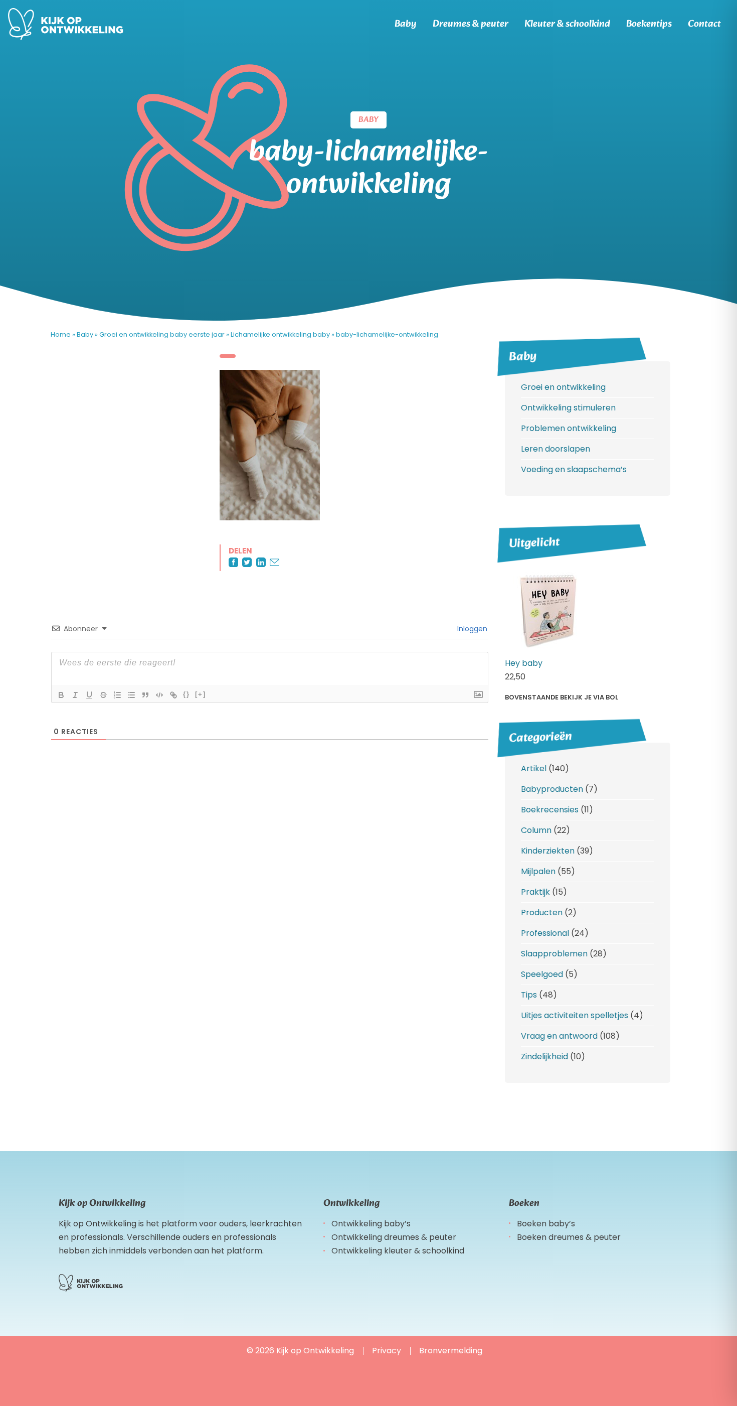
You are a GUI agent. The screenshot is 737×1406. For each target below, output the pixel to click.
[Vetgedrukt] (61, 695)
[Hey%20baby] (547, 649)
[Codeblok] (159, 695)
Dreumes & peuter (470, 24)
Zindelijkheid (544, 1056)
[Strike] (103, 695)
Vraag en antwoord (559, 1036)
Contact (704, 24)
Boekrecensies (550, 809)
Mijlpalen (538, 871)
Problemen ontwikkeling (568, 428)
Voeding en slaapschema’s (574, 469)
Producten (542, 912)
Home (61, 334)
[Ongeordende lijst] (131, 695)
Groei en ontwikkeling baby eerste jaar (162, 334)
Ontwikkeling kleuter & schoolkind (397, 1250)
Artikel (533, 768)
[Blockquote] (145, 695)
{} (186, 694)
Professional (545, 933)
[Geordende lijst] (117, 695)
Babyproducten (552, 789)
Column (536, 830)
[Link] (173, 695)
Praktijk (535, 892)
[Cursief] (75, 695)
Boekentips (649, 24)
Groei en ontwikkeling (563, 387)
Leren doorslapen (555, 449)
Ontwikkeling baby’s (371, 1223)
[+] (200, 694)
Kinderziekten (548, 851)
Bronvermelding (450, 1350)
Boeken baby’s (546, 1223)
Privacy (386, 1350)
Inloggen (471, 629)
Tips (529, 995)
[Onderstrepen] (89, 695)
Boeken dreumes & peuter (569, 1237)
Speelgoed (542, 974)
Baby (406, 24)
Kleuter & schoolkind (567, 24)
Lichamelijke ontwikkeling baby (280, 334)
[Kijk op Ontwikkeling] (65, 24)
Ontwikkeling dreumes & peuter (393, 1237)
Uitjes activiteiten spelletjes (574, 1015)
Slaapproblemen (554, 953)
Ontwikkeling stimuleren (568, 407)
